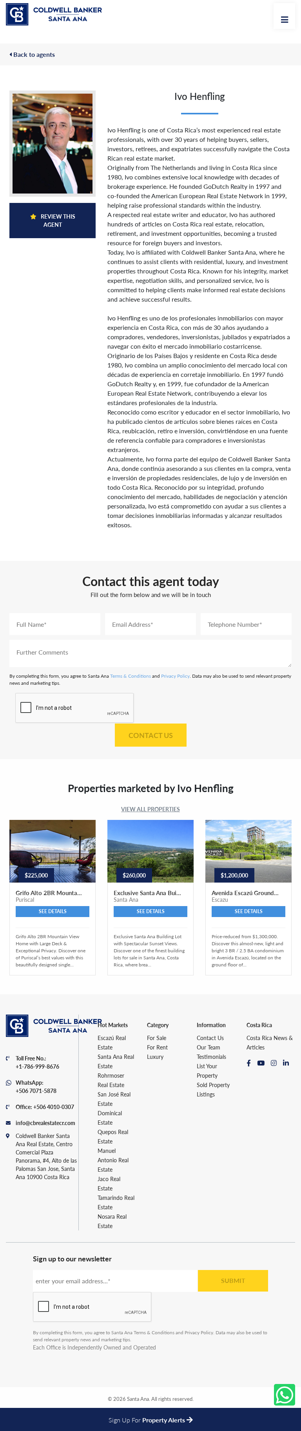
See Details (53, 911)
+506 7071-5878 (36, 1091)
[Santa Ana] (54, 14)
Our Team (208, 1047)
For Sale (156, 1038)
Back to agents (33, 54)
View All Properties (150, 809)
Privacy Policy (175, 676)
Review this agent (57, 220)
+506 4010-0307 (53, 1107)
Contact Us (151, 735)
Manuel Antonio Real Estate (113, 1160)
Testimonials (211, 1056)
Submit (233, 1280)
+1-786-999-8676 (37, 1066)
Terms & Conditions (130, 676)
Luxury (155, 1056)
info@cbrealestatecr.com (45, 1123)
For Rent (157, 1047)
